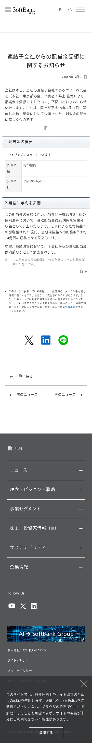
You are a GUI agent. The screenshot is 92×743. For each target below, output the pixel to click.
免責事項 (70, 307)
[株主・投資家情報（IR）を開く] (81, 528)
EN (69, 10)
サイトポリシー (18, 660)
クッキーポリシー (19, 670)
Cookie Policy (66, 701)
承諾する (46, 733)
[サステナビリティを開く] (81, 548)
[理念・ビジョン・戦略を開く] (81, 490)
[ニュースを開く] (81, 470)
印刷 (18, 448)
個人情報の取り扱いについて (27, 650)
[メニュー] (81, 10)
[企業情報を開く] (81, 567)
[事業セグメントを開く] (81, 509)
